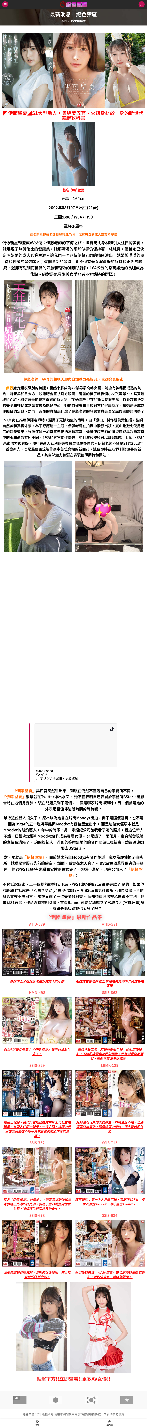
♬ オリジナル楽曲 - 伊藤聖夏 (57, 778)
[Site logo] (73, 4)
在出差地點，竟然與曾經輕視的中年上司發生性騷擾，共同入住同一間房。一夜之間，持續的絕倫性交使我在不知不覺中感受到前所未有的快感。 (37, 1129)
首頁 (64, 21)
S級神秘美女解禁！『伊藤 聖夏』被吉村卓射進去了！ (37, 1051)
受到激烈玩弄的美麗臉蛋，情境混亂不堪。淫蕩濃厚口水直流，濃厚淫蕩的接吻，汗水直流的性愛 (109, 1126)
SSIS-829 (37, 1065)
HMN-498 (37, 992)
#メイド (41, 774)
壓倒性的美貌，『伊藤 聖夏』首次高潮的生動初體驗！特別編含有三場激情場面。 (109, 1274)
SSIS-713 (109, 1142)
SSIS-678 (37, 1215)
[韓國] (91, 1400)
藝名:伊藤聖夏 (73, 189)
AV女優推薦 (78, 21)
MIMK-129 (109, 1065)
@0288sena (44, 771)
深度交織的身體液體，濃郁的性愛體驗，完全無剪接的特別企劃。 (37, 1274)
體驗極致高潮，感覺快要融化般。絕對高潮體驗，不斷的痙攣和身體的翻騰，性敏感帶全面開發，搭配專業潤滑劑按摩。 (109, 1054)
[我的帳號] (141, 4)
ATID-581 (110, 924)
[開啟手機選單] (5, 4)
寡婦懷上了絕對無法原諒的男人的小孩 (37, 981)
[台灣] (20, 1400)
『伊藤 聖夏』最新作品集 (73, 917)
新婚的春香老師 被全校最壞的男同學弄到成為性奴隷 (110, 983)
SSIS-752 (37, 1142)
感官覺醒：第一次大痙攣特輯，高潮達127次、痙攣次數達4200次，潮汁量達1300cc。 (110, 1201)
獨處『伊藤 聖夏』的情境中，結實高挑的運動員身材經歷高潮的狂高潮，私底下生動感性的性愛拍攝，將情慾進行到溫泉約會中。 (37, 1204)
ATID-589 (37, 924)
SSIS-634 (109, 1215)
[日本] (55, 1400)
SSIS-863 (109, 992)
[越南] (127, 1400)
